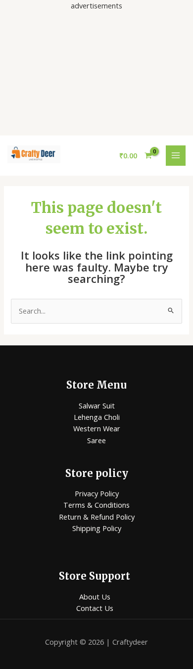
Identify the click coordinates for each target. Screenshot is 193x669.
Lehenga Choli (97, 417)
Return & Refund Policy (97, 517)
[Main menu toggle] (176, 155)
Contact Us (94, 608)
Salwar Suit (97, 405)
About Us (94, 597)
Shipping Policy (96, 528)
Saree (96, 440)
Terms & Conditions (96, 505)
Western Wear (96, 428)
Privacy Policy (97, 493)
